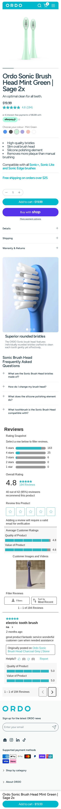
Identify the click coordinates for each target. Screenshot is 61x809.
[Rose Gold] (28, 131)
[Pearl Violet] (22, 131)
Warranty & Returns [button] (14, 248)
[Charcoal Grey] (10, 131)
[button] (39, 5)
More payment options (30, 219)
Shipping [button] (8, 238)
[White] (33, 131)
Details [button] (7, 228)
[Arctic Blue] (5, 131)
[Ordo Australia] (14, 5)
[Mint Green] (16, 131)
